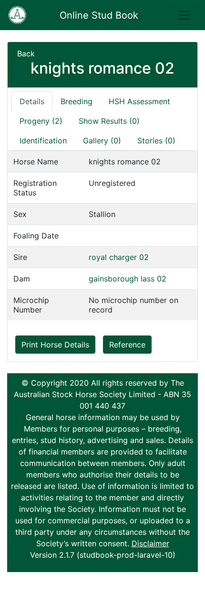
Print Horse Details (55, 344)
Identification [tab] (43, 140)
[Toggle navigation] (184, 15)
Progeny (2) (41, 121)
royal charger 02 (119, 257)
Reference (127, 344)
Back (26, 53)
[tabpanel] (102, 235)
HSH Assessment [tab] (139, 101)
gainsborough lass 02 (127, 278)
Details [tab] (32, 101)
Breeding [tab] (76, 101)
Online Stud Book (99, 15)
